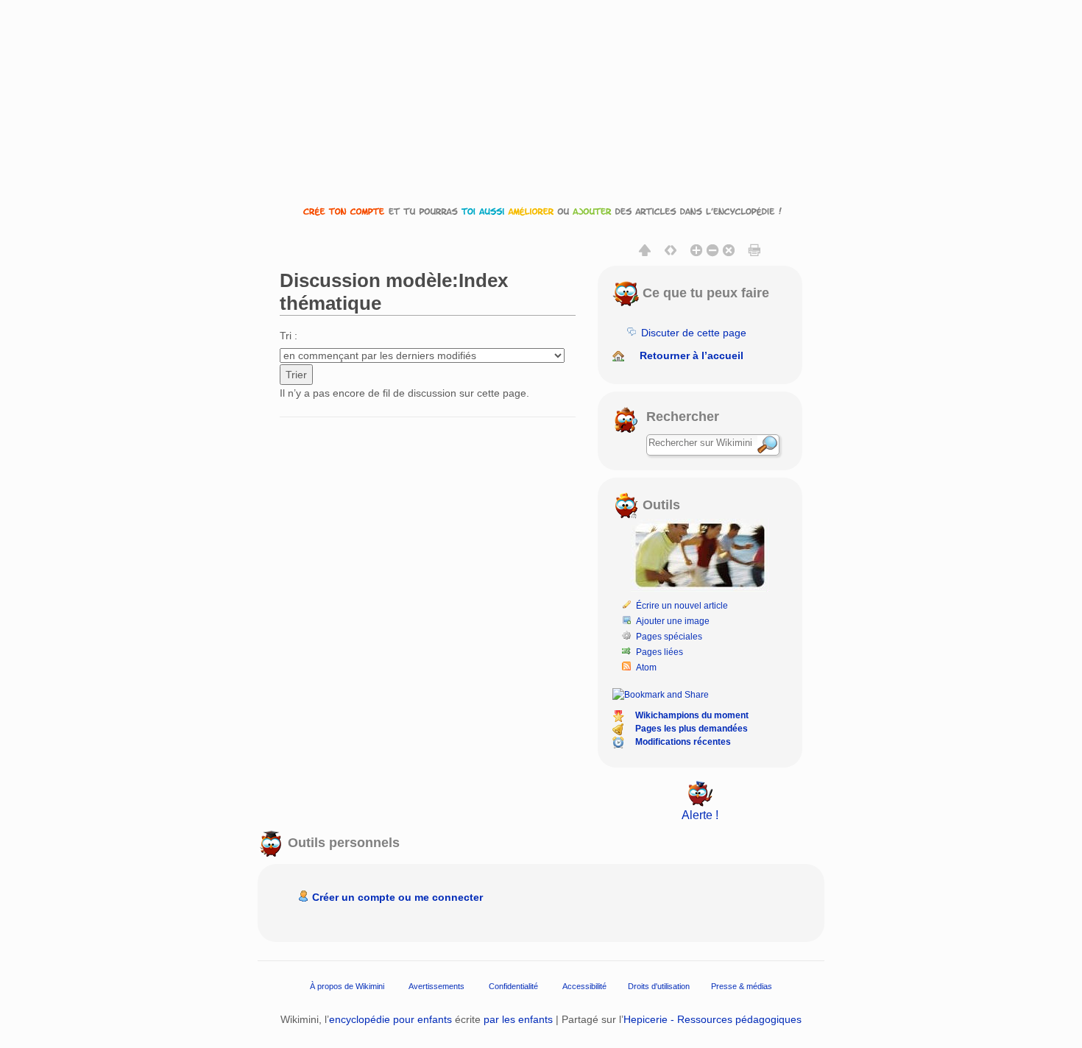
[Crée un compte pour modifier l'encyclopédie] (541, 210)
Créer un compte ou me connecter (397, 897)
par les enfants (518, 1019)
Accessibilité (584, 985)
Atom (646, 667)
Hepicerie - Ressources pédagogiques (712, 1019)
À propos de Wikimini (347, 985)
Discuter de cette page (693, 333)
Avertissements (436, 985)
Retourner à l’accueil (691, 355)
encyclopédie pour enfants (390, 1019)
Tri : (288, 335)
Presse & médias (741, 985)
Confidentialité (513, 985)
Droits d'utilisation (659, 985)
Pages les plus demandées (691, 728)
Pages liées (659, 652)
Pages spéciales (669, 636)
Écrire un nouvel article (682, 606)
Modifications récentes (683, 742)
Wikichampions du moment (692, 715)
